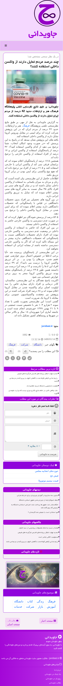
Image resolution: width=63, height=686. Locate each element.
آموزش (51, 606)
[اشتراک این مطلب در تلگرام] (29, 358)
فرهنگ (26, 125)
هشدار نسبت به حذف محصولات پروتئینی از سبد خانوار (38, 528)
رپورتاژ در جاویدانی (53, 678)
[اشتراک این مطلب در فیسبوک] (18, 358)
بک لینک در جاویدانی (53, 674)
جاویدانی (43, 33)
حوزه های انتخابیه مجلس (46, 471)
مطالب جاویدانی (55, 683)
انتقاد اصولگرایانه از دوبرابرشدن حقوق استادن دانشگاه (38, 500)
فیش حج (54, 475)
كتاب (30, 601)
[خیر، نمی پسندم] (11, 351)
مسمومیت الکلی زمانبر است (48, 537)
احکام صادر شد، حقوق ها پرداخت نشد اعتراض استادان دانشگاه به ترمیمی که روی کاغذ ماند (34, 506)
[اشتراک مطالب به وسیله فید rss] (7, 358)
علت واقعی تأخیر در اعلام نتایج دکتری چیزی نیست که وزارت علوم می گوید (33, 392)
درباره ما (57, 670)
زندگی (40, 601)
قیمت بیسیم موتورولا (48, 480)
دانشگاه (38, 344)
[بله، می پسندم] (25, 351)
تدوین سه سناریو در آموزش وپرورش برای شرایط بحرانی (37, 495)
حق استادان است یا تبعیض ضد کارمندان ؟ (43, 512)
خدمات (18, 606)
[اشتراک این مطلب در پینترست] (24, 358)
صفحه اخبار (47, 621)
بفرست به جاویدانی (48, 454)
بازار (40, 606)
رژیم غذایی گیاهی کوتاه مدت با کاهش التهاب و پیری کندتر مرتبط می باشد (33, 379)
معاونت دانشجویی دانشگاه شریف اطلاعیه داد (42, 386)
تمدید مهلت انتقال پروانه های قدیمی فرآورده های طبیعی (37, 373)
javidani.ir (47, 326)
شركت (24, 344)
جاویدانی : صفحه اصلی (12, 623)
